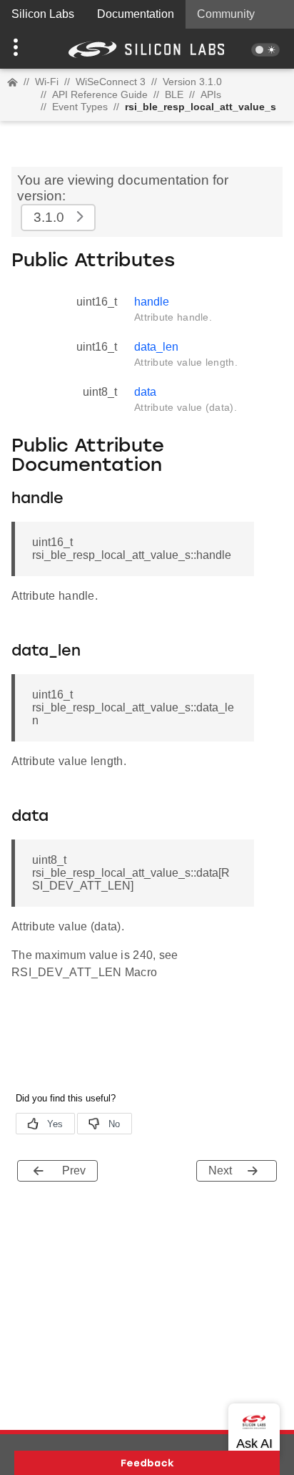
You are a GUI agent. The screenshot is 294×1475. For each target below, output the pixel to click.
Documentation (135, 14)
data (145, 392)
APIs (211, 94)
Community (226, 14)
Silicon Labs (42, 14)
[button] (22, 49)
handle (151, 302)
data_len (156, 347)
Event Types (80, 106)
